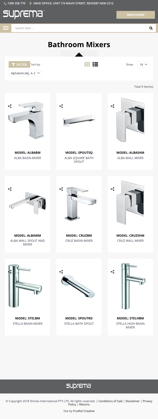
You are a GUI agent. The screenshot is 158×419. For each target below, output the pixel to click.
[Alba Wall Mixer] (130, 120)
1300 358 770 (16, 3)
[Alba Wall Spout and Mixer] (27, 202)
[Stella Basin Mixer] (27, 285)
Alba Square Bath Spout (79, 160)
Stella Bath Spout (79, 324)
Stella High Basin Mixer (130, 325)
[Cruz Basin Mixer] (79, 202)
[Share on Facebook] (10, 112)
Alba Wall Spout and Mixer (27, 243)
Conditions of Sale (110, 401)
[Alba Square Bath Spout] (79, 120)
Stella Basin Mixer (28, 324)
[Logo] (23, 14)
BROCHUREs (135, 15)
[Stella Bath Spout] (79, 285)
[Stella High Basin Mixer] (130, 285)
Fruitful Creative (83, 411)
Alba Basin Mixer (27, 158)
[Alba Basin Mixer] (27, 120)
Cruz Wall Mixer (130, 241)
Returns (84, 404)
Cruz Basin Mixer (79, 241)
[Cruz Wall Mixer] (130, 202)
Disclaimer (133, 401)
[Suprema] (79, 386)
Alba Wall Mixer (130, 158)
